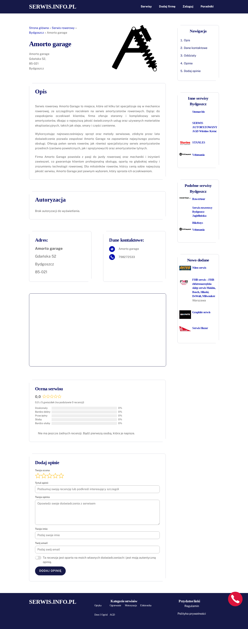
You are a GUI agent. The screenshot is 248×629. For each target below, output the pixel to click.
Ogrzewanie (115, 605)
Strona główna (39, 28)
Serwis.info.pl (52, 6)
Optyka (97, 605)
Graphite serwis (201, 312)
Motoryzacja (131, 605)
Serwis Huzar (200, 328)
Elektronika (145, 605)
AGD (112, 614)
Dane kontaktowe (195, 48)
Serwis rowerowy (63, 28)
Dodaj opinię (50, 570)
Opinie (188, 63)
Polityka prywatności (192, 613)
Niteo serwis (199, 267)
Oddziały (190, 55)
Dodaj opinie (192, 71)
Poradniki (207, 6)
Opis (187, 40)
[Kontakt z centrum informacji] (235, 599)
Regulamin (191, 606)
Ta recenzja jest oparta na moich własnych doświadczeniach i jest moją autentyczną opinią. (99, 560)
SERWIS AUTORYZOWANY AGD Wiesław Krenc (204, 127)
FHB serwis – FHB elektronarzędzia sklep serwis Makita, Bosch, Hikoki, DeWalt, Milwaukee (204, 288)
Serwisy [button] (146, 6)
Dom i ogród (100, 614)
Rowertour (198, 199)
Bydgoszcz (36, 32)
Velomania (198, 154)
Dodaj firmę (167, 6)
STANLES (198, 142)
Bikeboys (197, 222)
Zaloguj (188, 6)
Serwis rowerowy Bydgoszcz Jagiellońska (202, 211)
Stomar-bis (198, 111)
